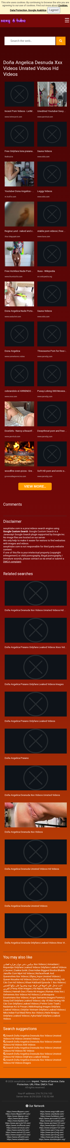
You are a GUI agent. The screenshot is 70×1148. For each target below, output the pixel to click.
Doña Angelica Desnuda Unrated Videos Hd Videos (32, 868)
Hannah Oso (18, 991)
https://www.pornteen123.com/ (52, 1123)
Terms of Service (49, 1081)
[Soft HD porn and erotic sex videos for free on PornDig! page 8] (52, 465)
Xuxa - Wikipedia (46, 271)
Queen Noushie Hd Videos (17, 979)
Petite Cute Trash (49, 1003)
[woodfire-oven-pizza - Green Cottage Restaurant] (19, 465)
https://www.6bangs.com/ (18, 1116)
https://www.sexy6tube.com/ (52, 1114)
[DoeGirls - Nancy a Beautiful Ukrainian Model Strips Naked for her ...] (19, 425)
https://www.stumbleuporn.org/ (52, 1139)
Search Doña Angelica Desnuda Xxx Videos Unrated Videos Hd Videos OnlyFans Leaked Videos (32, 1055)
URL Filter (35, 1084)
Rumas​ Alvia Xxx (54, 991)
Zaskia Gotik (20, 970)
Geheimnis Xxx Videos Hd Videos (21, 994)
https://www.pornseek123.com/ (52, 1118)
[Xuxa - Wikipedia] (52, 265)
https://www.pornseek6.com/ (52, 1121)
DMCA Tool (47, 1084)
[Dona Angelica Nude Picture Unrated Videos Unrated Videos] (19, 305)
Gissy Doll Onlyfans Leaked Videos (21, 1000)
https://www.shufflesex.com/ (18, 1125)
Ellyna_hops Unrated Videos (44, 976)
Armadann (52, 964)
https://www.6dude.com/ (18, 1118)
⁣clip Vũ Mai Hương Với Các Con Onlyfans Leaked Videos (34, 1002)
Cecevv (8, 970)
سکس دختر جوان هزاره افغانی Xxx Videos (24, 964)
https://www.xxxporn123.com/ (18, 1135)
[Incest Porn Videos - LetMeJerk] (19, 105)
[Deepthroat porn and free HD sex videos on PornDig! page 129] (52, 425)
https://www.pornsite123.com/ (18, 1123)
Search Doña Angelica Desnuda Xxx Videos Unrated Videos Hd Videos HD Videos (32, 1049)
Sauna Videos (44, 151)
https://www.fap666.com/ (18, 1121)
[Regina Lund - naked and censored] (19, 225)
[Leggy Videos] (52, 185)
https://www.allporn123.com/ (52, 1125)
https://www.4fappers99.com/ (18, 1114)
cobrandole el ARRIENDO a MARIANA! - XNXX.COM (31, 391)
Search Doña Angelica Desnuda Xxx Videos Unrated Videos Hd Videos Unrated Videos (32, 1037)
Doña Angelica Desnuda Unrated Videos (26, 905)
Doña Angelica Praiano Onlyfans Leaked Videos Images (34, 684)
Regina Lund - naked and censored (23, 231)
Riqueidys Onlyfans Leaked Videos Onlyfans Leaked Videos (34, 967)
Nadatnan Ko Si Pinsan (15, 1006)
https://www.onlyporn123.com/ (52, 1128)
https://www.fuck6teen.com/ (52, 1116)
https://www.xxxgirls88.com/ (52, 1111)
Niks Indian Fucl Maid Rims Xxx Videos (23, 1012)
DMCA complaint (12, 561)
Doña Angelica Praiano (17, 758)
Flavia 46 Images (36, 991)
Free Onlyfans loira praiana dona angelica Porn (29, 151)
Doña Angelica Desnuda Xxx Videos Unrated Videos (32, 795)
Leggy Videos (44, 191)
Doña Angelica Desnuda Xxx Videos (24, 831)
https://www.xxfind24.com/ (18, 1137)
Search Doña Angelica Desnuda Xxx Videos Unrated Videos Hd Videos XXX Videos (32, 1043)
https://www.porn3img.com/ (52, 1135)
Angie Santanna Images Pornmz (47, 997)
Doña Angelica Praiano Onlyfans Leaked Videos (30, 721)
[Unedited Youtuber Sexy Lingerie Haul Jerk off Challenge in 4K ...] (52, 105)
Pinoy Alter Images (21, 988)
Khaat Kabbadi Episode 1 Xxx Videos (45, 982)
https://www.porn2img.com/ (52, 1132)
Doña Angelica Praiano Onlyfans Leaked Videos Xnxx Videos (37, 647)
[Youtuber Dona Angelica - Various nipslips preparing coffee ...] (19, 185)
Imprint (35, 1081)
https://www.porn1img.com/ (52, 1130)
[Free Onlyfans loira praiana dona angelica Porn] (19, 145)
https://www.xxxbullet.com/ (18, 1130)
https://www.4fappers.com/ (18, 1111)
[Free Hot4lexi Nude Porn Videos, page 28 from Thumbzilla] (19, 265)
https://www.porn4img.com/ (52, 1137)
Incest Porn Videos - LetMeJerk (21, 111)
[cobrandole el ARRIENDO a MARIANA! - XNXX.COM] (19, 385)
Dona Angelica (12, 350)
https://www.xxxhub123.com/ (18, 1132)
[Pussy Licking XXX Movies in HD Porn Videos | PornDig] (52, 385)
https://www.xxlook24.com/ (18, 1139)
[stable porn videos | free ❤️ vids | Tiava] (52, 225)
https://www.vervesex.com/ (17, 1128)
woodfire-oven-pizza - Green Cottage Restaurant (31, 470)
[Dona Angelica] (19, 345)
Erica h (36, 979)
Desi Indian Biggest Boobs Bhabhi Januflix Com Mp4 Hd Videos (34, 972)
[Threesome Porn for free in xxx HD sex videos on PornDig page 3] (52, 345)
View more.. (35, 486)
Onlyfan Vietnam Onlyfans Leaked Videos (43, 1009)
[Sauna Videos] (52, 145)
